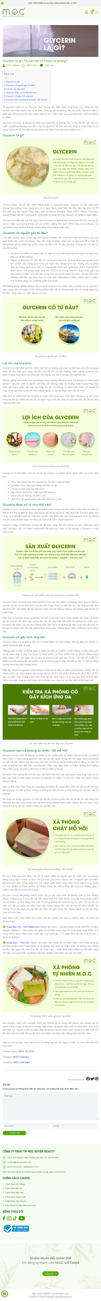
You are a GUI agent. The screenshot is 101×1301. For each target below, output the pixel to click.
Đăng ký (49, 1274)
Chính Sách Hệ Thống (14, 1184)
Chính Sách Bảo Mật (14, 1192)
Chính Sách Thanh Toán (15, 1197)
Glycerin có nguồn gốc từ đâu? (20, 85)
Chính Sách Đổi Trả (13, 1188)
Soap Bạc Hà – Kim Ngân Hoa (22, 926)
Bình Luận (49, 65)
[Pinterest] (96, 1079)
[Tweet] (92, 1079)
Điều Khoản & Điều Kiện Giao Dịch (20, 1205)
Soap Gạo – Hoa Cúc (17, 942)
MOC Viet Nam (21, 1062)
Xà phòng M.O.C (28, 895)
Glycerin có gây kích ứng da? (20, 96)
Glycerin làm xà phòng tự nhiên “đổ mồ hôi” (27, 99)
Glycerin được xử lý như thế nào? (21, 92)
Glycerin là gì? (13, 81)
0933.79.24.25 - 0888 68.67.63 (22, 1166)
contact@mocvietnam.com (19, 1162)
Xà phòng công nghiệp (15, 286)
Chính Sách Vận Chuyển (15, 1201)
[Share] (88, 1079)
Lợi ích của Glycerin (15, 89)
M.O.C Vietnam (13, 65)
